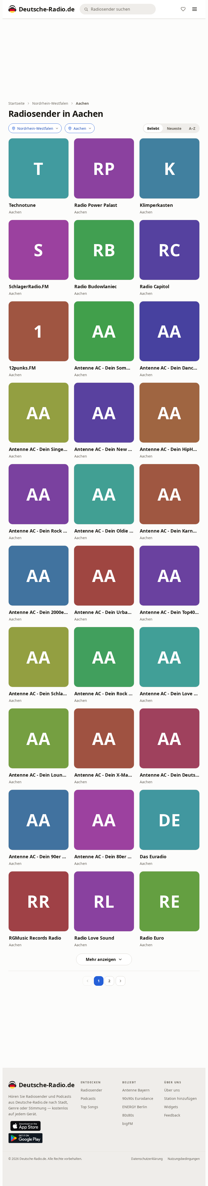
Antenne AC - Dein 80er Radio (104, 856)
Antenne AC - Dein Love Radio (169, 693)
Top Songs (89, 1106)
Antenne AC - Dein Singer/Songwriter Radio (38, 449)
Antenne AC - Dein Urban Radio (104, 612)
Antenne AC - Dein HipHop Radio (169, 449)
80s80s (128, 1115)
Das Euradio (153, 856)
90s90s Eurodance (137, 1098)
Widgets (171, 1106)
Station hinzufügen (180, 1098)
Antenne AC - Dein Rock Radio (104, 693)
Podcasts (88, 1098)
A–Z (192, 128)
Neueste (174, 128)
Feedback (172, 1115)
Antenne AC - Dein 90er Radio (38, 856)
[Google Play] (25, 1138)
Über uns (172, 1090)
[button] (38, 168)
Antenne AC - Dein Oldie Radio (104, 531)
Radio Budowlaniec (95, 286)
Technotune (22, 205)
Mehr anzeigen (101, 959)
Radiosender (91, 1090)
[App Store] (25, 1126)
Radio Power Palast (95, 205)
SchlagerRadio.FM (29, 286)
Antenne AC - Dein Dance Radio (169, 368)
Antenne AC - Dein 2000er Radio (38, 612)
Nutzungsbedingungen (184, 1159)
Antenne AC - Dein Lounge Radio (38, 775)
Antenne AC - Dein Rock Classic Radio (38, 531)
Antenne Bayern (136, 1090)
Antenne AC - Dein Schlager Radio (38, 693)
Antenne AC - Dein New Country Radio (104, 449)
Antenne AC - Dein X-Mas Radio (104, 775)
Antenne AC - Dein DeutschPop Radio (169, 775)
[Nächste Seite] (120, 981)
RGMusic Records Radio (35, 938)
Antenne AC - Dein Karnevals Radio (169, 531)
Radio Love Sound (94, 938)
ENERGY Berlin (134, 1106)
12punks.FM (22, 368)
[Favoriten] (183, 9)
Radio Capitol (154, 286)
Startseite (16, 103)
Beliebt (153, 128)
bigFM (127, 1123)
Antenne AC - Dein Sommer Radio (104, 368)
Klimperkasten (156, 205)
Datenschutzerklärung (147, 1159)
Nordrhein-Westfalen (50, 103)
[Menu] (194, 9)
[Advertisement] (104, 60)
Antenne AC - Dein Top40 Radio (169, 612)
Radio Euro (152, 938)
